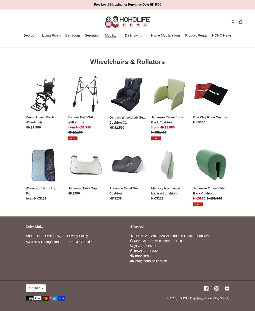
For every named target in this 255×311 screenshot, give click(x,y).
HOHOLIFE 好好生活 (191, 298)
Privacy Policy (77, 236)
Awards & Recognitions (43, 242)
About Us (33, 236)
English (34, 288)
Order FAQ (53, 236)
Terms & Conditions (80, 242)
